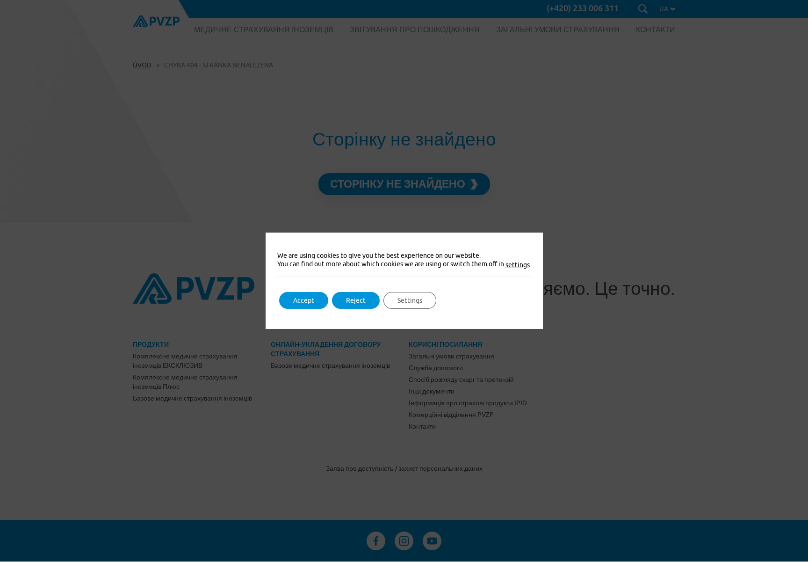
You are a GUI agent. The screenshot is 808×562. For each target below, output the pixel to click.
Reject (356, 300)
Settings (409, 300)
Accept (303, 300)
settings (517, 265)
